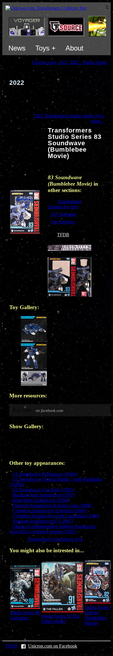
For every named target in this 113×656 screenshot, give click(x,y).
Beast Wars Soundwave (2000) (40, 500)
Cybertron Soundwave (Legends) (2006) (49, 510)
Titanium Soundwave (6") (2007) (42, 521)
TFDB (63, 234)
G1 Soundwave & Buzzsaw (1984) (44, 474)
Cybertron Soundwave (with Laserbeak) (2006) (55, 515)
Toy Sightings (63, 214)
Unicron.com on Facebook (52, 646)
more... (97, 121)
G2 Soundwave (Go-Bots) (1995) (43, 489)
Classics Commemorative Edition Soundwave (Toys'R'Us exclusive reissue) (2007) (52, 529)
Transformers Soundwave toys (64, 204)
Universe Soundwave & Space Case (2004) (52, 505)
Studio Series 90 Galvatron (25, 615)
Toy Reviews (63, 221)
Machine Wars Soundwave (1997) (43, 494)
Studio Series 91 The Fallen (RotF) (60, 619)
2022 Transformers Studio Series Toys (69, 115)
